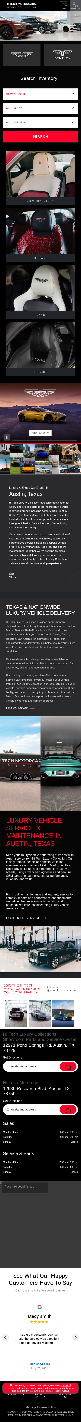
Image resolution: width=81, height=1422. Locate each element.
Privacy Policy (28, 1388)
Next (71, 449)
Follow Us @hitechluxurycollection (62, 989)
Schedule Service (23, 918)
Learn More (17, 708)
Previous (10, 449)
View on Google (39, 1364)
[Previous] (5, 1337)
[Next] (75, 1337)
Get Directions (12, 1057)
